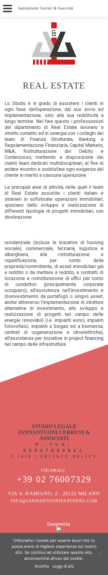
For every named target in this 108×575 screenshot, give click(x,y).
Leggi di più (63, 566)
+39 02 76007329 (54, 479)
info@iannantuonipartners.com (53, 501)
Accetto (41, 566)
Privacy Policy (69, 456)
